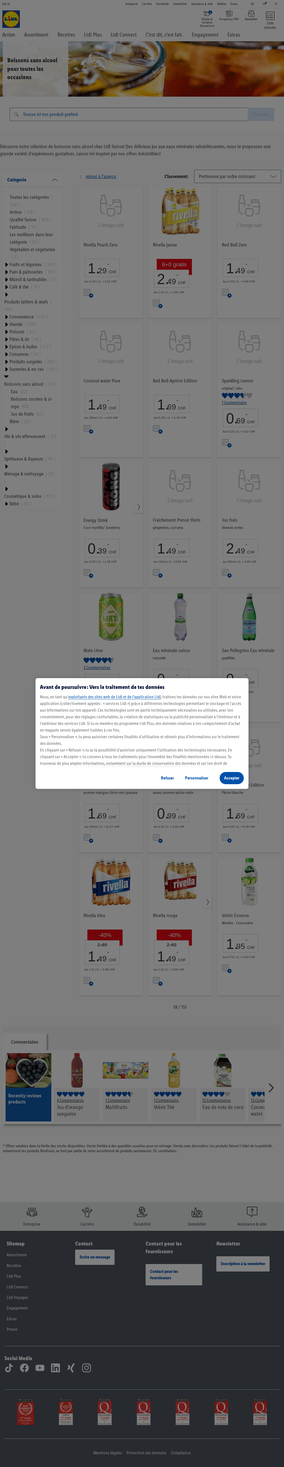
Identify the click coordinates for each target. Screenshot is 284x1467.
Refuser (167, 778)
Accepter (231, 778)
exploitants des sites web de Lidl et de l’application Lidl (114, 696)
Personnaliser (196, 778)
